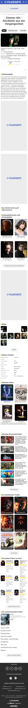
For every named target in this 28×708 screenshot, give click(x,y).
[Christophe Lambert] (7, 227)
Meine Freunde (17, 61)
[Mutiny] (5, 619)
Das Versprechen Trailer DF (7, 530)
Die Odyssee (9, 576)
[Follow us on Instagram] (16, 668)
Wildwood (3, 650)
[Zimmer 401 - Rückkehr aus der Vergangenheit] (14, 40)
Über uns (3, 695)
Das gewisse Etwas (5, 633)
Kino (6, 14)
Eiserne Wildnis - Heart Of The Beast (9, 639)
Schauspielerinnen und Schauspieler (11, 216)
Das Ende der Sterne (6, 630)
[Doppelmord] (7, 392)
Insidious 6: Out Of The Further (22, 591)
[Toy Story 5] (16, 578)
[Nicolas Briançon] (7, 249)
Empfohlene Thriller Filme (20, 14)
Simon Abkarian (21, 258)
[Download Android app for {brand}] (16, 678)
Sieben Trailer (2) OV (20, 512)
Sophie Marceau (8, 51)
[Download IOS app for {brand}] (11, 678)
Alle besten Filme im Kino (14, 606)
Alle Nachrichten (14, 489)
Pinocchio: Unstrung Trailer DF (7, 512)
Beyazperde (6, 688)
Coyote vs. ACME (5, 627)
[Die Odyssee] (3, 578)
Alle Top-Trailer (14, 553)
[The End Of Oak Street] (3, 592)
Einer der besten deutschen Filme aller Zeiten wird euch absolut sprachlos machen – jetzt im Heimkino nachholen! (21, 449)
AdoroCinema (18, 688)
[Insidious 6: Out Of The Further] (16, 592)
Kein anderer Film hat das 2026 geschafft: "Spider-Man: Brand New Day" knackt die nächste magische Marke (21, 482)
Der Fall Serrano (7, 421)
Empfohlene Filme (11, 14)
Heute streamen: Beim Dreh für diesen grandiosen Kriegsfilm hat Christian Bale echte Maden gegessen (21, 465)
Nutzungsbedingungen (21, 695)
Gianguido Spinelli (20, 53)
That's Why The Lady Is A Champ (9, 647)
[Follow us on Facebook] (8, 668)
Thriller (3, 50)
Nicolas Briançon (5, 57)
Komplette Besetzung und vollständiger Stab (14, 265)
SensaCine (19, 686)
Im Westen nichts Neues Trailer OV (21, 530)
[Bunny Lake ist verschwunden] (21, 392)
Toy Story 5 (22, 576)
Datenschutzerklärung (10, 697)
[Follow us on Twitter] (12, 668)
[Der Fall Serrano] (7, 412)
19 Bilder (14, 349)
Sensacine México (12, 690)
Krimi (23, 48)
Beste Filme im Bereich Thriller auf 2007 (18, 424)
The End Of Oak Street (9, 591)
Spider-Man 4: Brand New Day (9, 561)
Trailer (7, 571)
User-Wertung (10, 61)
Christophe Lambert (12, 55)
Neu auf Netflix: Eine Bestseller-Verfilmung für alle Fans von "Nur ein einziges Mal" (21, 456)
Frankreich (16, 357)
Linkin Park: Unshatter (6, 636)
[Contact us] (20, 668)
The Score (21, 421)
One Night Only (4, 641)
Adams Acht (4, 644)
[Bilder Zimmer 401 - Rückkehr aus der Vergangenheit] (4, 329)
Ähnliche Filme (8, 383)
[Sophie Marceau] (21, 227)
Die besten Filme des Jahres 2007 (16, 423)
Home (3, 14)
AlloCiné (5, 686)
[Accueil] (13, 2)
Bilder (4, 324)
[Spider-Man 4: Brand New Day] (3, 563)
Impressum (12, 695)
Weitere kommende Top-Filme (14, 655)
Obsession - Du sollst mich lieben (23, 562)
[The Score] (21, 412)
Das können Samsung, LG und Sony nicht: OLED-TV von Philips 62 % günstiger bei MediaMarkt (21, 473)
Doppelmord (7, 401)
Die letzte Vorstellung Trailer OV (7, 548)
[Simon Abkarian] (21, 249)
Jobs (8, 695)
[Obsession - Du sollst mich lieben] (16, 563)
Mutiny (12, 614)
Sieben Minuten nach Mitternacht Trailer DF (21, 548)
